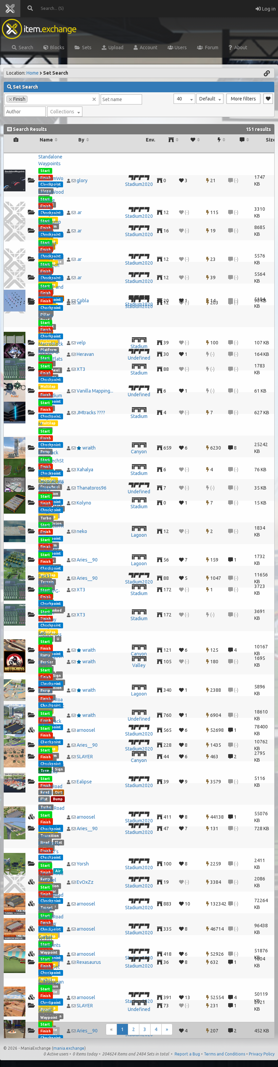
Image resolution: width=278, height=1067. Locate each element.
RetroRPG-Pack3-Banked (49, 576)
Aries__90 (87, 560)
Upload (114, 47)
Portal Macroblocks (50, 380)
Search (25, 47)
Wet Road (48, 547)
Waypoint (48, 952)
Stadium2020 (139, 184)
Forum (210, 47)
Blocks (56, 47)
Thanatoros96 (91, 488)
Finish (45, 301)
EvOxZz (85, 882)
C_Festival (49, 743)
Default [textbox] (207, 98)
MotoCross (50, 634)
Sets (86, 47)
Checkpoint (50, 1038)
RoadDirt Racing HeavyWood (51, 250)
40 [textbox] (179, 98)
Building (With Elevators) (49, 836)
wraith (89, 448)
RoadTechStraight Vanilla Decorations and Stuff (51, 474)
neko (82, 531)
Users (180, 47)
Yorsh (83, 863)
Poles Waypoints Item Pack (49, 445)
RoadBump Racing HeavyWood (51, 228)
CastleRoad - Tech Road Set (50, 793)
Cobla (83, 300)
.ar (79, 212)
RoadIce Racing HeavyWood (51, 206)
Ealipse (84, 781)
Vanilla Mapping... (95, 391)
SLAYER (85, 756)
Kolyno (84, 503)
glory (82, 180)
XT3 (81, 369)
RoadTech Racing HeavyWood (51, 272)
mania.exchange (68, 1048)
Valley (138, 665)
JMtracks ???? (91, 412)
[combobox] (184, 99)
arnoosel (86, 730)
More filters (243, 98)
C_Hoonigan (51, 982)
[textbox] (64, 111)
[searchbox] (31, 99)
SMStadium (50, 395)
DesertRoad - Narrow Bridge (50, 901)
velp (81, 342)
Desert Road (51, 808)
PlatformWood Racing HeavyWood (51, 185)
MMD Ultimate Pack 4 (47, 684)
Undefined (139, 358)
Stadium (139, 346)
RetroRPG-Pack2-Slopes (49, 597)
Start (45, 171)
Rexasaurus (89, 962)
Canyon (139, 451)
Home (32, 73)
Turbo (45, 518)
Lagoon (139, 535)
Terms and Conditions (224, 1054)
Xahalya (85, 469)
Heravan (85, 354)
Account (147, 47)
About (239, 47)
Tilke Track (49, 721)
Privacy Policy (262, 1054)
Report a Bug (187, 1054)
